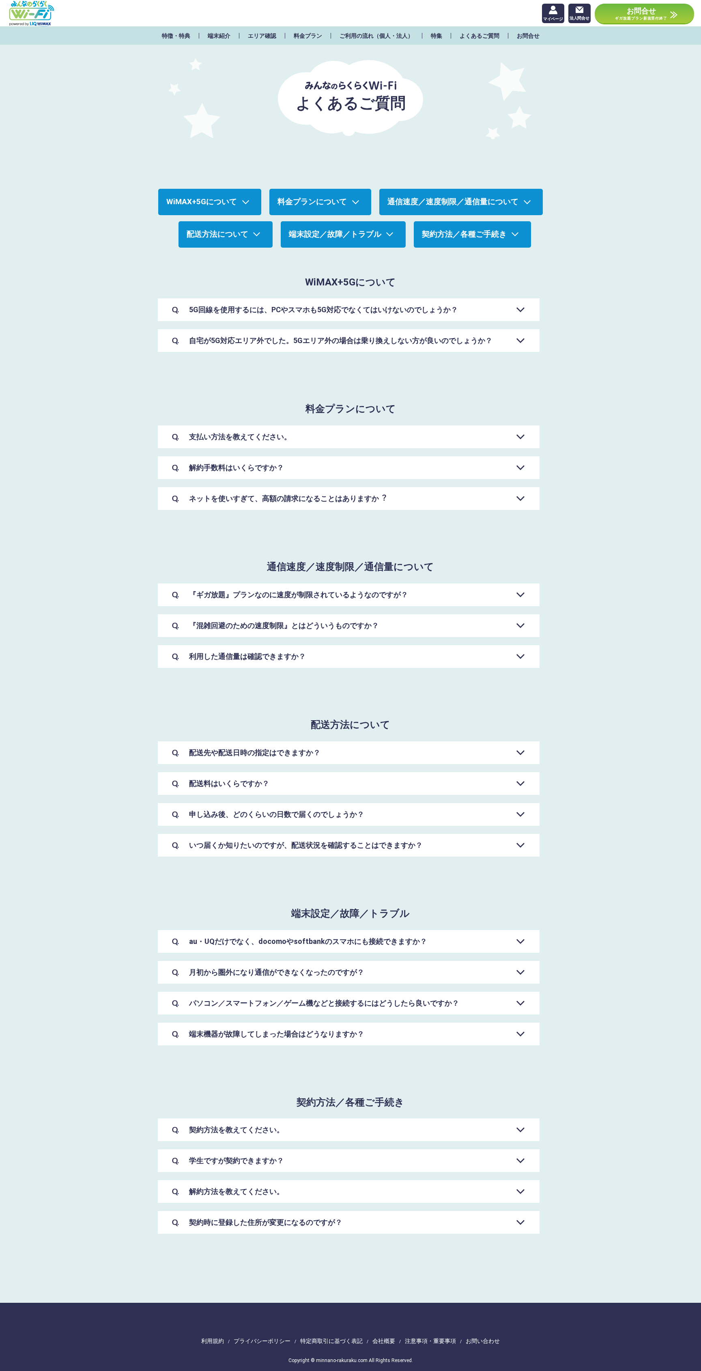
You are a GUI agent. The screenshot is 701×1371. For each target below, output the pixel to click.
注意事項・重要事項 (430, 1341)
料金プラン (308, 36)
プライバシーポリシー (262, 1341)
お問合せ (528, 36)
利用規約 (212, 1341)
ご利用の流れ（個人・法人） (376, 36)
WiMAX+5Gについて (201, 201)
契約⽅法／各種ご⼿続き (464, 234)
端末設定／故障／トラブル (335, 234)
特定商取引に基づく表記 (331, 1341)
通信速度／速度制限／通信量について (452, 201)
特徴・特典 (176, 36)
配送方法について (217, 234)
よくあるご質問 (479, 36)
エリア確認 (262, 36)
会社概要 (383, 1341)
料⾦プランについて (312, 201)
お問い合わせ (483, 1341)
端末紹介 (219, 36)
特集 (436, 36)
